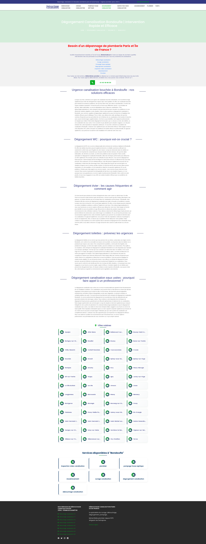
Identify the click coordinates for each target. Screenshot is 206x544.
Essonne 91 (111, 30)
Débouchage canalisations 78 (67, 519)
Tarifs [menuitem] (157, 6)
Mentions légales (93, 524)
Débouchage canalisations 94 (67, 531)
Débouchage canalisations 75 (67, 514)
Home (82, 30)
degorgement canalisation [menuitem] (106, 7)
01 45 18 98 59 (143, 2)
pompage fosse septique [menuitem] (93, 7)
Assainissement (103, 71)
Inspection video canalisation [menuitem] (123, 7)
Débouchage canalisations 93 (67, 528)
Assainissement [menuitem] (139, 6)
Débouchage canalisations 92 (67, 525)
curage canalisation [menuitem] (80, 7)
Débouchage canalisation (103, 60)
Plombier (103, 73)
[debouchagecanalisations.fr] (52, 7)
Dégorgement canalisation (103, 66)
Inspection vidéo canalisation (103, 68)
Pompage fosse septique (103, 64)
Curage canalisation (103, 62)
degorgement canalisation (96, 30)
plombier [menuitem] (150, 6)
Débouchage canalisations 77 (67, 516)
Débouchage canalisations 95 (67, 534)
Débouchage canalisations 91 (67, 522)
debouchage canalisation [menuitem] (65, 7)
